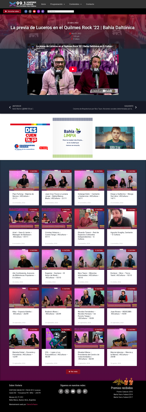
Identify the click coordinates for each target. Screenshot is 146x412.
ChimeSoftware (32, 404)
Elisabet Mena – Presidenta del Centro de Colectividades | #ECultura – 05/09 (88, 355)
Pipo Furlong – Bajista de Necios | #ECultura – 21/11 (23, 196)
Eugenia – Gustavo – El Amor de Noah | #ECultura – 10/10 (55, 275)
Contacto (90, 4)
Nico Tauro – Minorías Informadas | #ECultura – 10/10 (88, 275)
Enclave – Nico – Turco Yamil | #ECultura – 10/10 (121, 274)
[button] (73, 371)
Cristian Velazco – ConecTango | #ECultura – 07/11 (56, 234)
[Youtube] (34, 11)
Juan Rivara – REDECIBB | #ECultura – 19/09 (121, 313)
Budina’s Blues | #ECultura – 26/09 (53, 313)
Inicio (43, 4)
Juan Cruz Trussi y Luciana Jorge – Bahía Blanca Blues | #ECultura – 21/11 (56, 196)
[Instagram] (38, 11)
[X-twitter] (30, 11)
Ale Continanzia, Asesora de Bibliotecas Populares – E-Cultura (24, 275)
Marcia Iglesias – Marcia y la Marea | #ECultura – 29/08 (122, 354)
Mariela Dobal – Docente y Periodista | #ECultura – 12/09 (24, 354)
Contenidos (74, 4)
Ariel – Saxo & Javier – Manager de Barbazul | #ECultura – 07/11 (22, 234)
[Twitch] (42, 11)
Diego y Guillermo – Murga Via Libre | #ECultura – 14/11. (122, 196)
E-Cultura (76, 39)
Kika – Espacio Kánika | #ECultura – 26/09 (22, 313)
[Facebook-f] (25, 11)
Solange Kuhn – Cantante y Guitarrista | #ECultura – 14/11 (89, 196)
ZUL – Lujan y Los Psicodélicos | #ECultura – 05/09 (56, 354)
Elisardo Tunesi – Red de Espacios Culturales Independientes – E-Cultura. (88, 235)
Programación (56, 4)
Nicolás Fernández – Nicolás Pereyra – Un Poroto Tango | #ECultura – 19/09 (87, 315)
